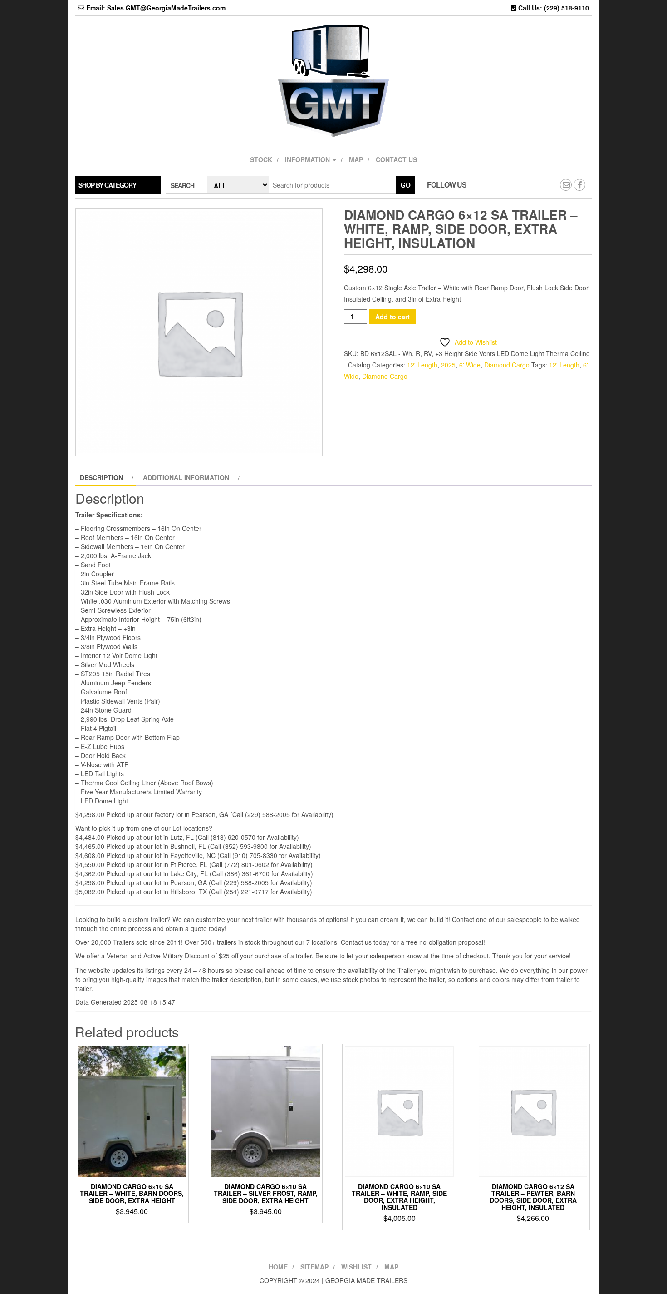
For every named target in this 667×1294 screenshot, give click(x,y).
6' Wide (470, 364)
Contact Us (396, 159)
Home (278, 1266)
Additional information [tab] (186, 477)
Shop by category (107, 184)
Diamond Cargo (507, 364)
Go (406, 184)
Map (356, 159)
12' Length (422, 364)
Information (308, 159)
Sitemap (314, 1266)
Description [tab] (101, 477)
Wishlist (356, 1266)
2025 (448, 364)
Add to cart (392, 316)
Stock (261, 159)
